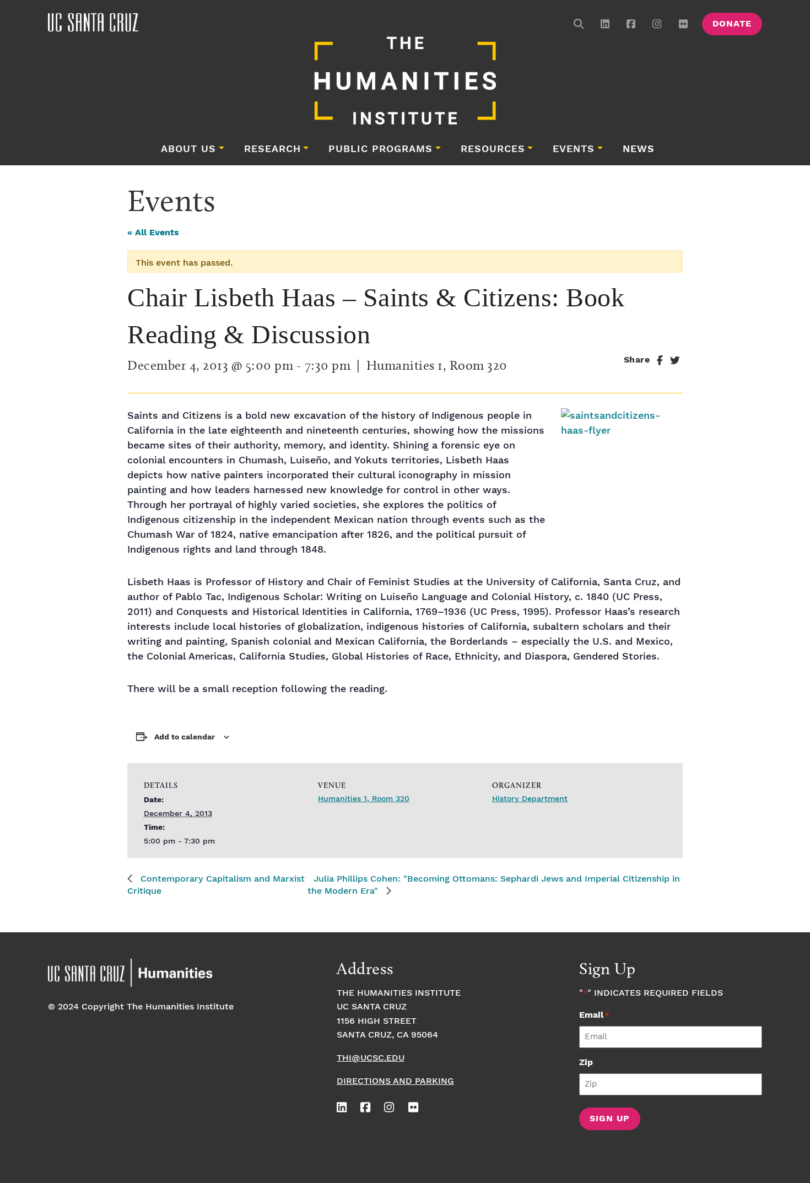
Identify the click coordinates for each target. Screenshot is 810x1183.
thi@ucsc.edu (370, 1058)
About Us (188, 149)
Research (272, 149)
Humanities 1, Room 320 (363, 799)
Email (594, 1015)
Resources (493, 149)
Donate (732, 24)
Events (574, 149)
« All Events (153, 233)
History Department (530, 799)
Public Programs (380, 149)
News (639, 149)
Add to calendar (184, 737)
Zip (586, 1062)
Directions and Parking (395, 1081)
